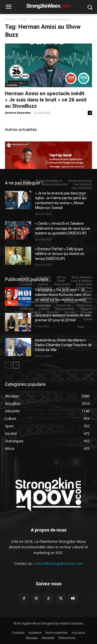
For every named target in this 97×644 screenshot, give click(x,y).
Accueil (10, 19)
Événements (47, 291)
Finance (86, 291)
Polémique (84, 305)
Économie (24, 288)
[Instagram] (36, 599)
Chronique (27, 281)
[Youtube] (73, 599)
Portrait (44, 309)
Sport (19, 316)
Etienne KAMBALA (49, 181)
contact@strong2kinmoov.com (58, 563)
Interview (85, 295)
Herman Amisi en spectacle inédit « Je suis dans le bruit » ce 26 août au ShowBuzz (46, 99)
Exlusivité (68, 291)
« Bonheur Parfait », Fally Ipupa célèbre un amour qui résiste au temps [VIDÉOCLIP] (59, 254)
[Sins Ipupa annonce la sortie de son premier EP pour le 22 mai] (18, 322)
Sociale (69, 312)
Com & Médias (81, 281)
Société (86, 312)
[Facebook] (24, 599)
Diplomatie (84, 284)
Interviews (50, 298)
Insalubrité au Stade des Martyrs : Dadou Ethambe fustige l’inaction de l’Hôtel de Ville (63, 345)
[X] (61, 599)
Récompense (64, 309)
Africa (61, 277)
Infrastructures (46, 295)
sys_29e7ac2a (82, 188)
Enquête (64, 288)
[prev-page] (8, 365)
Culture (43, 284)
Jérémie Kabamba (18, 112)
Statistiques (38, 316)
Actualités (44, 277)
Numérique (43, 305)
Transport (70, 319)
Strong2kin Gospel (65, 316)
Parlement (64, 305)
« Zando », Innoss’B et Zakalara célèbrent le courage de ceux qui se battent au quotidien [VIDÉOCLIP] (62, 228)
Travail (87, 319)
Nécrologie (21, 305)
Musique (70, 302)
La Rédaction (25, 184)
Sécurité (35, 312)
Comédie (11, 85)
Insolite (68, 295)
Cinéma (45, 281)
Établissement (22, 291)
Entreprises (84, 288)
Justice (68, 298)
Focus (25, 295)
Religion (86, 309)
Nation (87, 302)
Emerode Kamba (80, 181)
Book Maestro (82, 277)
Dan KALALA (82, 184)
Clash (61, 281)
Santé (19, 312)
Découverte (62, 284)
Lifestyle (86, 298)
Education (45, 288)
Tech (88, 316)
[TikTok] (48, 599)
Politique (27, 309)
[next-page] (16, 365)
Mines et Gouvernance (42, 302)
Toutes (25, 181)
